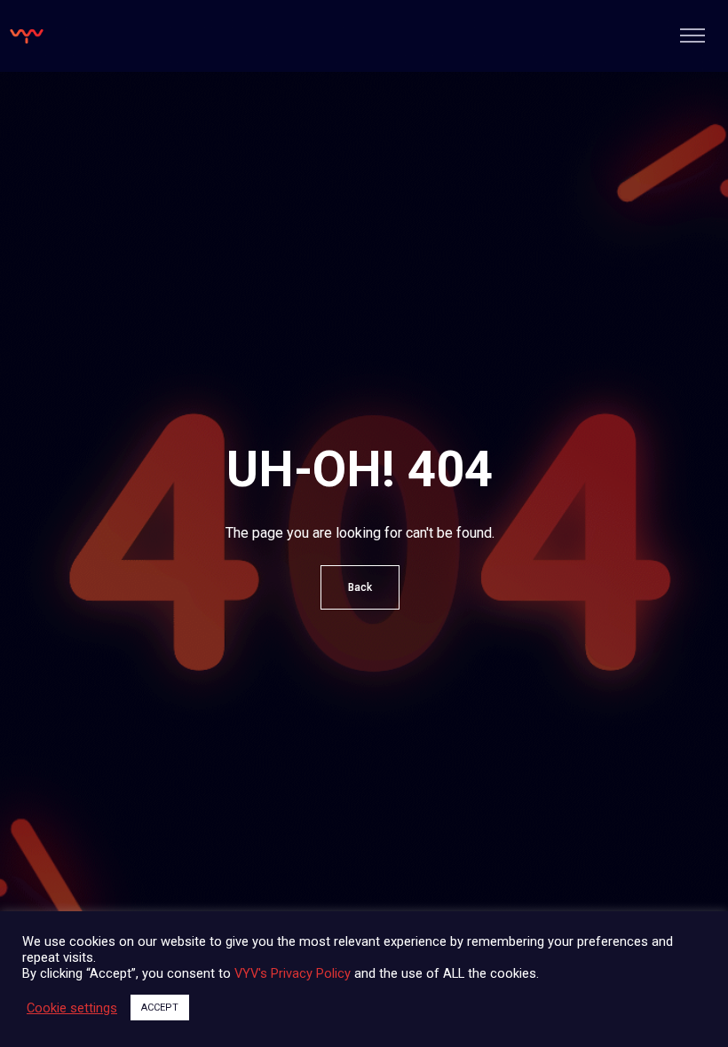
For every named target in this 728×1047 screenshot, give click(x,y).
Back (360, 587)
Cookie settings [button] (72, 1008)
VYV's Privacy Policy (292, 973)
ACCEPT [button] (159, 1007)
